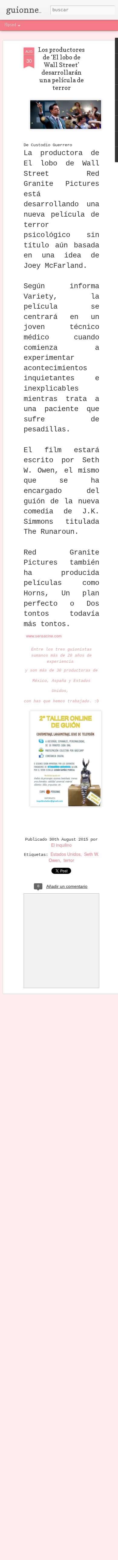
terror (69, 860)
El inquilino (61, 845)
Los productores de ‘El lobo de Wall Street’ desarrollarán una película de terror (61, 68)
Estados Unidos (65, 854)
